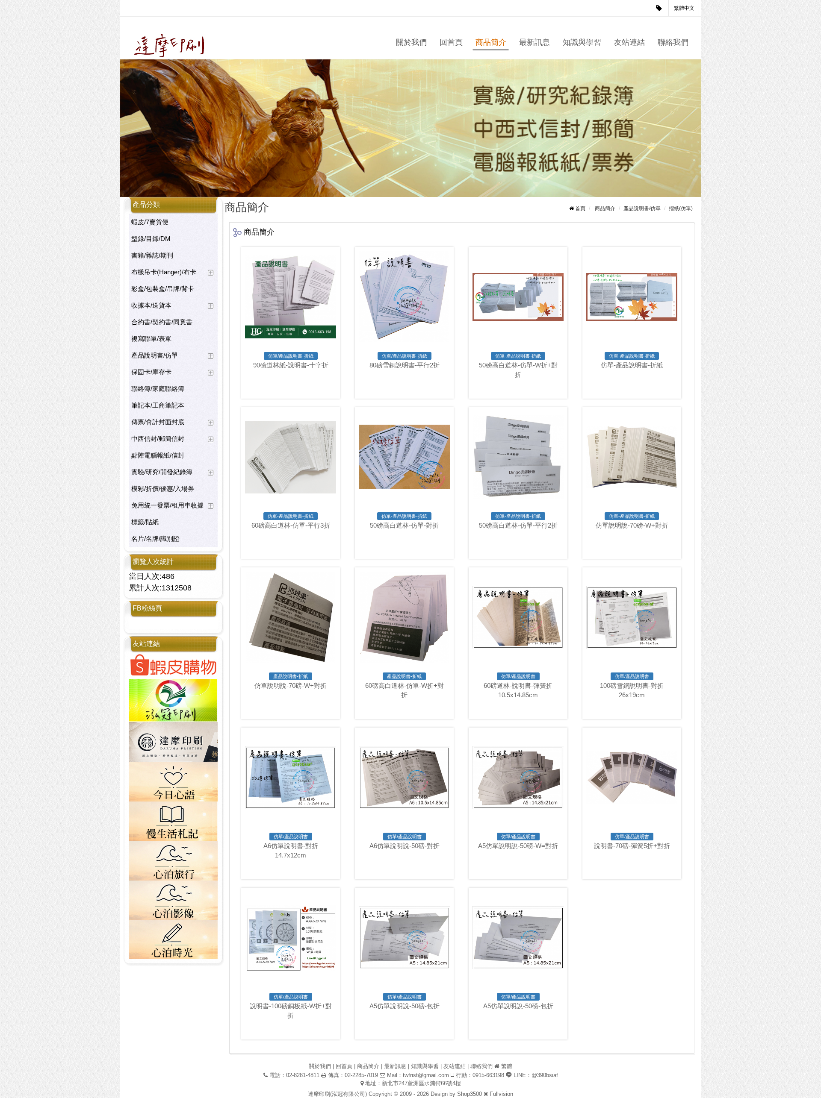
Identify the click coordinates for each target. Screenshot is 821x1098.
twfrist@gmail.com (426, 1075)
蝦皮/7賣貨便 (149, 222)
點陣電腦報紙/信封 (157, 455)
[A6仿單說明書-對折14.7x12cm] (290, 777)
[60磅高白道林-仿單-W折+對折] (404, 617)
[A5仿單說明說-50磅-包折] (404, 937)
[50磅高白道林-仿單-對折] (404, 456)
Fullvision (501, 1094)
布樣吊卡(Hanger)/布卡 (163, 272)
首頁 (580, 208)
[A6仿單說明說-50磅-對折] (404, 777)
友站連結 (629, 42)
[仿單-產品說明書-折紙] (631, 296)
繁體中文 (684, 8)
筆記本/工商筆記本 (157, 405)
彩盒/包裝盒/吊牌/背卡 (162, 288)
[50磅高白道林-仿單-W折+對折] (518, 296)
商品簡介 (490, 42)
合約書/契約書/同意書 (161, 322)
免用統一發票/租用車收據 (167, 505)
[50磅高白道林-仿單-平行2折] (518, 456)
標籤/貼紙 (145, 522)
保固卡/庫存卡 (151, 372)
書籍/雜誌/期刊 (152, 255)
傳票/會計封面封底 (157, 422)
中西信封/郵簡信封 (157, 438)
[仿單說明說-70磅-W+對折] (631, 456)
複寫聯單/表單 (151, 338)
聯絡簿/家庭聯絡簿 (157, 388)
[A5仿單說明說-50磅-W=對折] (518, 777)
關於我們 (411, 42)
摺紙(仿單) (681, 208)
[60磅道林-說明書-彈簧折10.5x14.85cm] (518, 617)
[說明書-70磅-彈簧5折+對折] (631, 777)
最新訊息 (534, 42)
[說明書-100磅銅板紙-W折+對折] (290, 937)
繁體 (506, 1066)
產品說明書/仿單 (154, 355)
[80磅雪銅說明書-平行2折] (404, 296)
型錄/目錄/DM (151, 238)
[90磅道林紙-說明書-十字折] (290, 296)
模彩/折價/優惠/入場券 (162, 488)
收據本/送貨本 (151, 305)
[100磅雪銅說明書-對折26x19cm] (631, 617)
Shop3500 (469, 1094)
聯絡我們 (673, 42)
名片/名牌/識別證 (155, 538)
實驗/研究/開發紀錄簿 (161, 472)
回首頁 (451, 42)
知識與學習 (582, 42)
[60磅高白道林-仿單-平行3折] (290, 456)
